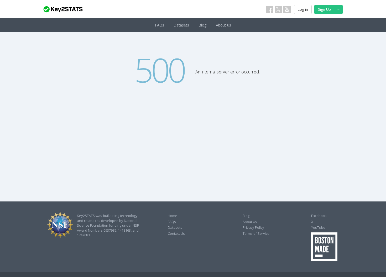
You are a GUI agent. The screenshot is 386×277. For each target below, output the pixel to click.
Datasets (181, 25)
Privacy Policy (253, 227)
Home (172, 215)
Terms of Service (256, 233)
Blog (202, 25)
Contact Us (176, 233)
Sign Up (324, 9)
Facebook (319, 215)
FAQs (159, 25)
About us (223, 25)
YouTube (318, 227)
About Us (250, 221)
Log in (303, 9)
